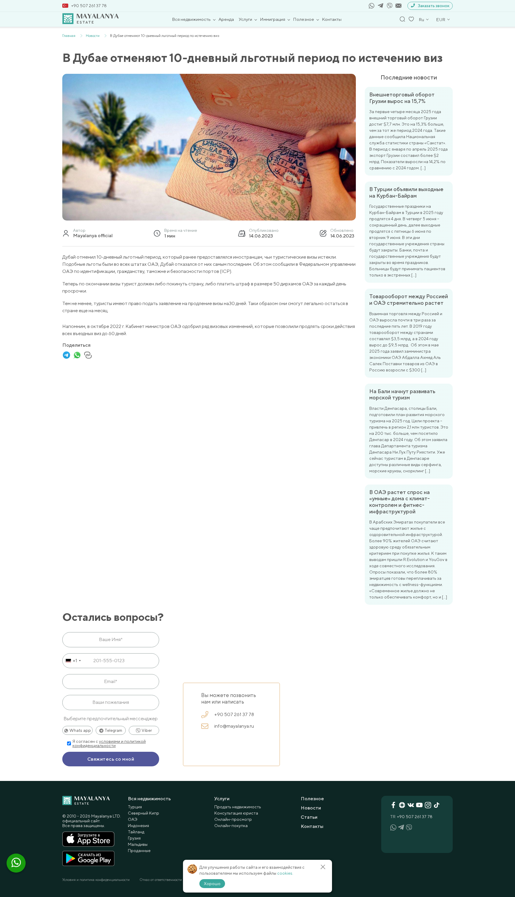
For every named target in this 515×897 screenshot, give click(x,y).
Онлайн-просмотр (233, 819)
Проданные (139, 850)
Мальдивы (138, 844)
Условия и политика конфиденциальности (96, 880)
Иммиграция (272, 19)
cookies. (285, 873)
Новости (311, 808)
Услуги (245, 19)
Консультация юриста (236, 813)
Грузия (134, 838)
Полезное (303, 19)
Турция (135, 806)
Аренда (226, 19)
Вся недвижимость (191, 19)
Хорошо (212, 883)
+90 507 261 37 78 (89, 5)
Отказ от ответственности (160, 880)
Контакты (332, 19)
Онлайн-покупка (231, 825)
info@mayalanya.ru (234, 726)
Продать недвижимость (237, 806)
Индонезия (138, 825)
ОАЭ (132, 819)
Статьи (309, 817)
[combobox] (73, 661)
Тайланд (136, 831)
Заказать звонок (433, 5)
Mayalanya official (93, 235)
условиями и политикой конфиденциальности (109, 743)
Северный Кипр (143, 813)
